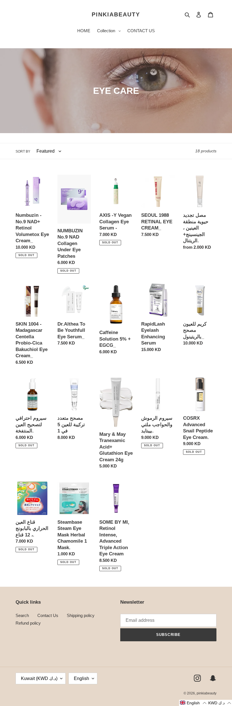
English (81, 678)
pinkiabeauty (116, 14)
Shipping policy (80, 615)
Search (22, 615)
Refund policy (28, 623)
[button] (193, 703)
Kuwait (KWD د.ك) (39, 678)
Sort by (23, 151)
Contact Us (47, 615)
